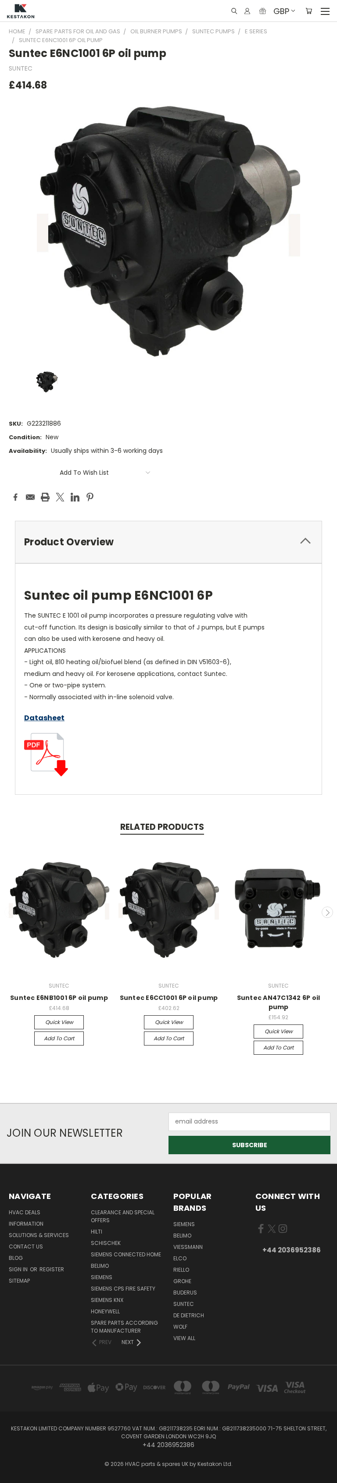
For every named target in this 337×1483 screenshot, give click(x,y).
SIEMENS (101, 1277)
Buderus (185, 1292)
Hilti (96, 1231)
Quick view (59, 1022)
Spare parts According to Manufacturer (124, 1326)
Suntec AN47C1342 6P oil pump (278, 1002)
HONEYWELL (105, 1311)
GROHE (182, 1281)
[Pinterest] (90, 497)
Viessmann (188, 1247)
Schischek (106, 1243)
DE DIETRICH (188, 1315)
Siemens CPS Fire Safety (123, 1288)
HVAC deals (24, 1212)
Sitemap (19, 1280)
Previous (10, 912)
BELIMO (100, 1266)
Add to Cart (59, 1038)
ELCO (179, 1258)
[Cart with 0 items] (308, 11)
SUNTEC (183, 1304)
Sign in (19, 1269)
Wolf (180, 1326)
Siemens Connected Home (126, 1254)
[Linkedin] (75, 497)
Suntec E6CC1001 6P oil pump (169, 997)
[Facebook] (15, 497)
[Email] (30, 497)
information (26, 1223)
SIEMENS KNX (107, 1300)
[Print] (45, 497)
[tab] (168, 542)
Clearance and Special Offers (122, 1216)
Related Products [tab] (162, 827)
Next (327, 912)
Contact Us (26, 1246)
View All (184, 1338)
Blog (16, 1258)
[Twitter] (60, 497)
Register (51, 1269)
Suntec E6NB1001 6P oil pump (59, 997)
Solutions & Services (39, 1235)
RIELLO (181, 1269)
